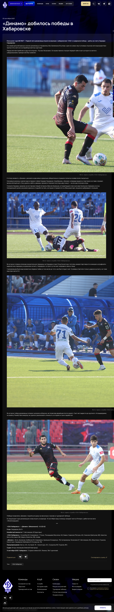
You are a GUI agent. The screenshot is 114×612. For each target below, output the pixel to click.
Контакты (40, 592)
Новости (75, 584)
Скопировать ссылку (98, 557)
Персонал (21, 586)
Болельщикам (42, 589)
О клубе (40, 584)
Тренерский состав (25, 589)
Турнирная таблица (59, 589)
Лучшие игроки (58, 595)
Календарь (56, 584)
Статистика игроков (60, 592)
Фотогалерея (76, 586)
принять (103, 608)
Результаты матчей (59, 586)
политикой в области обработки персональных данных (99, 588)
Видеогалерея (77, 589)
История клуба (42, 586)
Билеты (85, 3)
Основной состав (24, 584)
